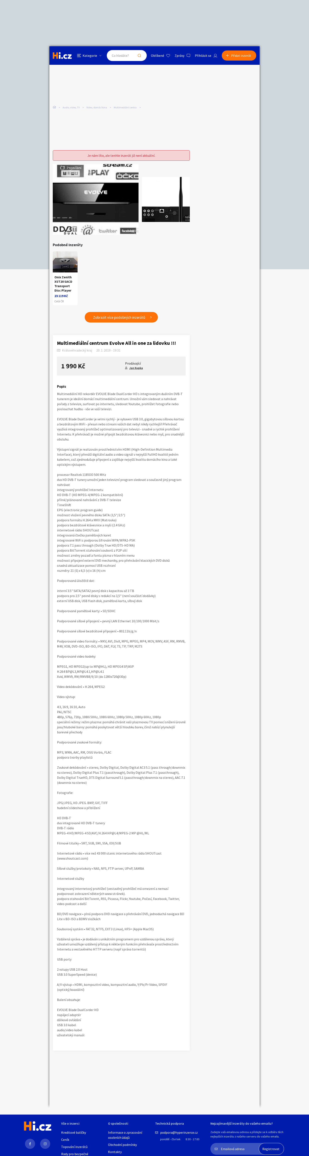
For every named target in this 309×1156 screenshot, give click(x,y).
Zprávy (179, 55)
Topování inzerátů (74, 1147)
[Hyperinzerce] (62, 55)
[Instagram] (45, 1144)
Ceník (65, 1139)
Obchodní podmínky (122, 1145)
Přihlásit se (203, 55)
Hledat (139, 55)
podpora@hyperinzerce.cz (179, 1132)
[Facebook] (30, 1144)
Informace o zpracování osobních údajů (125, 1135)
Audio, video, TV (71, 107)
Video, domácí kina (96, 107)
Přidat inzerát (241, 55)
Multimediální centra (125, 107)
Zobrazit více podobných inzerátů (119, 317)
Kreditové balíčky (73, 1132)
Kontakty (115, 1152)
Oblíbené (157, 55)
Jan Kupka (136, 368)
